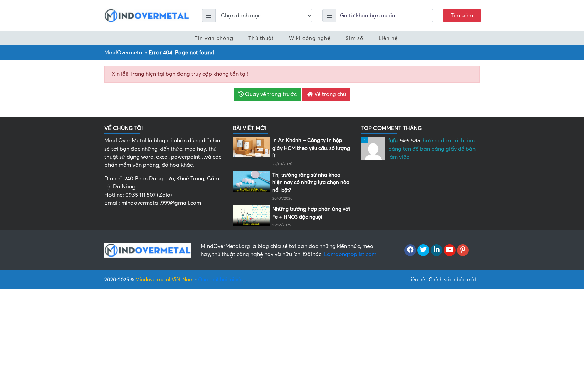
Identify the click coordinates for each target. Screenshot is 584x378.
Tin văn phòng (214, 38)
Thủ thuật (261, 38)
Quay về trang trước (270, 94)
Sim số (354, 38)
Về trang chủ (329, 94)
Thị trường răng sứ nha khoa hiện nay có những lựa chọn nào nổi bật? (310, 182)
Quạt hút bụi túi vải (220, 279)
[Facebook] (410, 250)
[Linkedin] (436, 250)
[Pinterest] (463, 250)
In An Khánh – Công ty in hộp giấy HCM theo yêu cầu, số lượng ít (311, 148)
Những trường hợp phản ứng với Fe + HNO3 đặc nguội (311, 213)
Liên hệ (388, 38)
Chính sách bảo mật (452, 279)
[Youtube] (450, 250)
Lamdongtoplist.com (350, 254)
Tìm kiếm (462, 16)
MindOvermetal (124, 53)
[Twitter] (423, 250)
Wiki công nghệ (310, 38)
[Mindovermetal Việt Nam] (146, 15)
